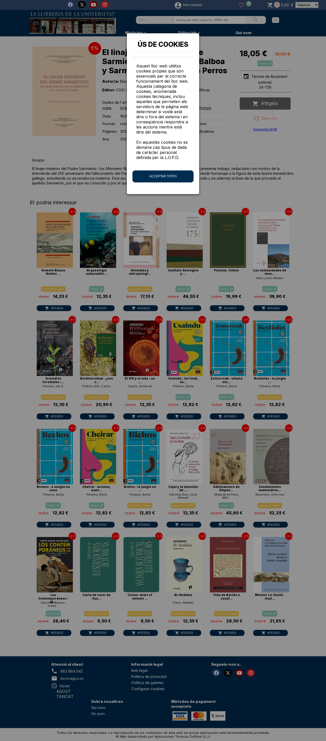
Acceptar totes (163, 176)
